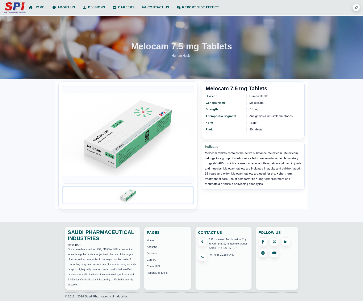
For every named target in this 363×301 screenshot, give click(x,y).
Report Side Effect (157, 272)
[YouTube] (274, 253)
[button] (356, 7)
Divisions (152, 253)
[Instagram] (263, 253)
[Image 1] (128, 195)
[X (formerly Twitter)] (274, 241)
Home (150, 240)
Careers (151, 259)
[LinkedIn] (285, 241)
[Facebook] (263, 241)
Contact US (153, 266)
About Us (152, 247)
